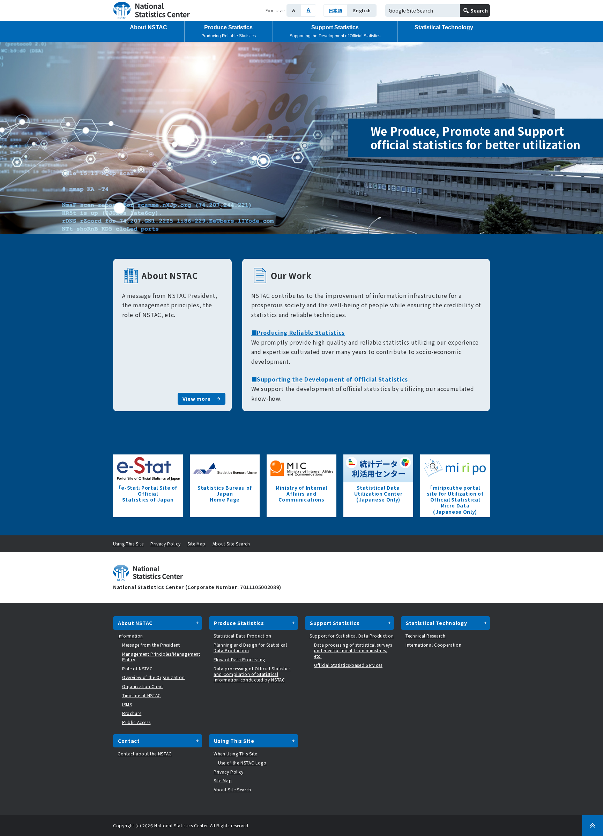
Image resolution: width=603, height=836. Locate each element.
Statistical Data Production (242, 636)
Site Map (196, 544)
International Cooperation (433, 645)
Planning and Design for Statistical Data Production (250, 647)
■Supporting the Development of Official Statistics (329, 379)
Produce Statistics (228, 31)
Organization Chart (142, 686)
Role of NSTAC (137, 668)
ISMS (127, 704)
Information (130, 636)
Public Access (136, 722)
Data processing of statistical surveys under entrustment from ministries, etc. (353, 650)
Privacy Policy (165, 544)
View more (197, 398)
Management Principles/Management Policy (161, 656)
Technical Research (425, 636)
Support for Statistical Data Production (352, 636)
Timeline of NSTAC (141, 695)
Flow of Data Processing (239, 659)
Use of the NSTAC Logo (242, 763)
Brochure (131, 713)
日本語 (335, 10)
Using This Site (128, 544)
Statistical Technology (444, 27)
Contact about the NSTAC (145, 753)
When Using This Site (235, 753)
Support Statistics (335, 31)
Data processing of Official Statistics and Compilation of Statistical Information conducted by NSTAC (252, 674)
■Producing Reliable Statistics (298, 332)
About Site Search (231, 544)
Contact (129, 740)
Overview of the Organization (153, 677)
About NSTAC (148, 27)
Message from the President (151, 645)
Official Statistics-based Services (348, 665)
